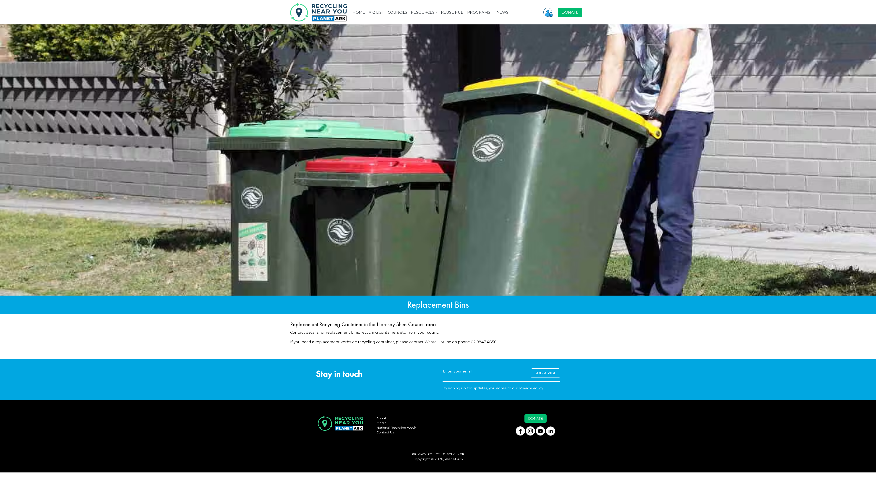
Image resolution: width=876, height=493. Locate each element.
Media (381, 423)
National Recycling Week (396, 427)
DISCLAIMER (453, 454)
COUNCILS (397, 12)
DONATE (570, 12)
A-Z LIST (376, 12)
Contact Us (385, 432)
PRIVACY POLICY (426, 454)
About (381, 418)
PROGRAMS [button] (478, 12)
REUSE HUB (452, 12)
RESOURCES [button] (423, 12)
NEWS (502, 12)
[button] (548, 12)
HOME (359, 12)
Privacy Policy (531, 388)
